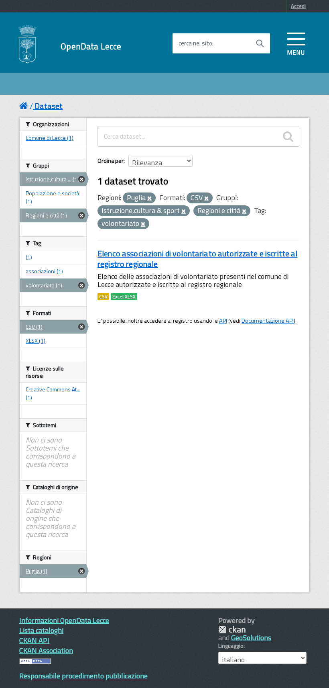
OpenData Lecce (91, 46)
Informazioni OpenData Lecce (64, 620)
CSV (103, 296)
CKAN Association (46, 650)
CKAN (232, 629)
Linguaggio (231, 646)
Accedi (298, 6)
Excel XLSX (124, 296)
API (223, 320)
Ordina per (110, 160)
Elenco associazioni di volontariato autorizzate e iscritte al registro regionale (197, 258)
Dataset (49, 106)
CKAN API (34, 640)
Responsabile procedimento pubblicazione (83, 675)
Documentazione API (268, 320)
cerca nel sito (195, 43)
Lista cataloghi (41, 630)
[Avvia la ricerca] (260, 43)
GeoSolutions (251, 637)
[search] (288, 136)
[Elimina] (149, 198)
